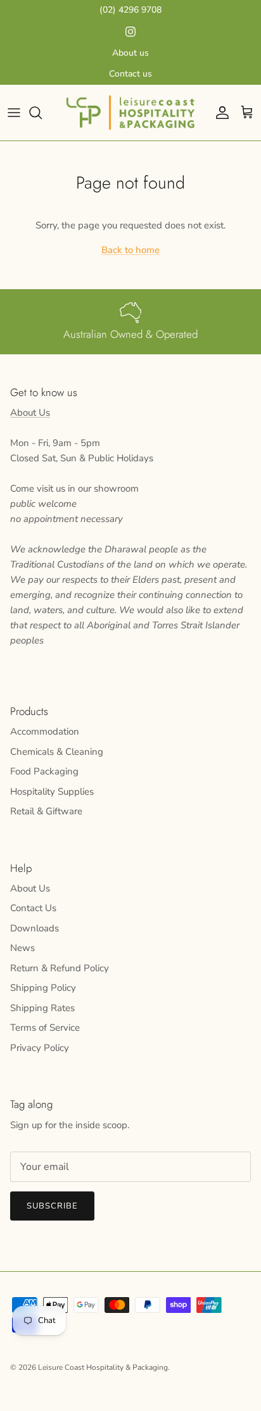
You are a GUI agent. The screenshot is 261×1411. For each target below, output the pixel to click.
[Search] (42, 113)
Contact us (130, 74)
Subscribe (52, 1206)
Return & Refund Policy (59, 968)
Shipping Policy (43, 987)
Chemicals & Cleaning (56, 751)
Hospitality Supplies (52, 791)
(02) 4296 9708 (130, 10)
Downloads (34, 928)
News (22, 948)
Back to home (130, 250)
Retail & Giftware (46, 811)
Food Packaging (44, 771)
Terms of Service (45, 1027)
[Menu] (14, 113)
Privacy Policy (39, 1047)
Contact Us (33, 908)
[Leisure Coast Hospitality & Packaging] (130, 112)
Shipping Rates (42, 1008)
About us (130, 53)
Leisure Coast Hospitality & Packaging (103, 1367)
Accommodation (44, 731)
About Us (30, 412)
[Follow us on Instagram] (130, 32)
